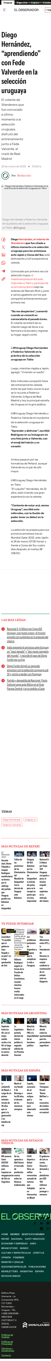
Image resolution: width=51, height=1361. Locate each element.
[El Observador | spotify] (48, 1223)
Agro (33, 1243)
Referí (5, 1238)
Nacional (17, 1238)
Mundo (24, 1248)
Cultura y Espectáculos (16, 1252)
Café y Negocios (35, 1238)
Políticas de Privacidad (7, 1342)
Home (4, 1234)
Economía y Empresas (14, 1243)
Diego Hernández (11, 819)
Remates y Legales (12, 1262)
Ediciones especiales (13, 1266)
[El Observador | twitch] (48, 1228)
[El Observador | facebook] (37, 1218)
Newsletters (9, 1271)
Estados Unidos (10, 1276)
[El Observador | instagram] (42, 1218)
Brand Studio (9, 1248)
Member (15, 1234)
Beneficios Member (33, 1234)
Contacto (6, 1355)
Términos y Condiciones (7, 1349)
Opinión (6, 1257)
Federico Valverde (12, 824)
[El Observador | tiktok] (35, 1223)
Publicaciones (37, 1266)
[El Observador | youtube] (48, 1218)
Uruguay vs (30, 819)
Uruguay (8, 2)
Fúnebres (18, 1257)
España (39, 1271)
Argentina (26, 1271)
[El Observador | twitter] (31, 1218)
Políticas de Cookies (7, 1335)
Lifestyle (38, 1252)
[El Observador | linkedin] (41, 1223)
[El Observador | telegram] (41, 1228)
